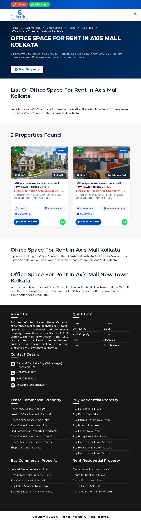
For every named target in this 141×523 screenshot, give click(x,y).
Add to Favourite (28, 222)
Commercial (32, 27)
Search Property (113, 345)
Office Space (54, 27)
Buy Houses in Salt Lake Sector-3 (92, 453)
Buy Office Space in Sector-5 (28, 480)
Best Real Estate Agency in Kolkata (32, 491)
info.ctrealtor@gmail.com (32, 384)
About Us (109, 339)
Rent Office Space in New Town (30, 425)
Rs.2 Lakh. (59, 175)
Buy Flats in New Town (86, 431)
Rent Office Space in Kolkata (28, 408)
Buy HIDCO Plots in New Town (91, 420)
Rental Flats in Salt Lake (87, 486)
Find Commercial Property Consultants (34, 431)
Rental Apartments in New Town (92, 491)
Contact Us (79, 328)
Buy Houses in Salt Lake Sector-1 (92, 442)
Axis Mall (87, 27)
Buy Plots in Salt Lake (86, 425)
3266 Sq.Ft (20, 175)
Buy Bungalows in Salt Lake (89, 436)
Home (14, 27)
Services (108, 334)
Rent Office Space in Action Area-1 (31, 436)
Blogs (107, 328)
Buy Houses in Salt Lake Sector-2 (92, 447)
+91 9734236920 (26, 372)
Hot (17, 150)
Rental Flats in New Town (88, 480)
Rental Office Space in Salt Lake (30, 420)
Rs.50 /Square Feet (116, 175)
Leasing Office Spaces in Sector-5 (31, 414)
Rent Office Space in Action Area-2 (31, 442)
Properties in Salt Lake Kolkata (91, 469)
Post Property (29, 69)
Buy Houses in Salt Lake (87, 408)
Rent (72, 27)
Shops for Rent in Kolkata (26, 447)
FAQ (75, 339)
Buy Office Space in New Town (29, 486)
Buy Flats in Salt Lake (85, 414)
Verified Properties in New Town (30, 469)
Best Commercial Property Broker (31, 475)
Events (108, 323)
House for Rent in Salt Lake (89, 475)
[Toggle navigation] (135, 14)
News (76, 345)
